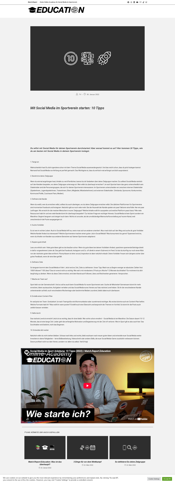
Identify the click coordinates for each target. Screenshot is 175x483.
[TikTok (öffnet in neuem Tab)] (143, 2)
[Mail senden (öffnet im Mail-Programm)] (140, 2)
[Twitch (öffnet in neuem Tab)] (146, 2)
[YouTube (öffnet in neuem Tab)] (137, 2)
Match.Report (32, 2)
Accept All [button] (167, 479)
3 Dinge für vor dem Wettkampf (87, 462)
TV (80, 94)
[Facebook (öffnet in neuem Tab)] (128, 2)
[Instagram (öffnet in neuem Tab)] (131, 2)
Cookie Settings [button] (154, 479)
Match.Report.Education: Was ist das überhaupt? (45, 463)
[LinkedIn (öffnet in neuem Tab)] (134, 2)
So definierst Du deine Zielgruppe (130, 462)
